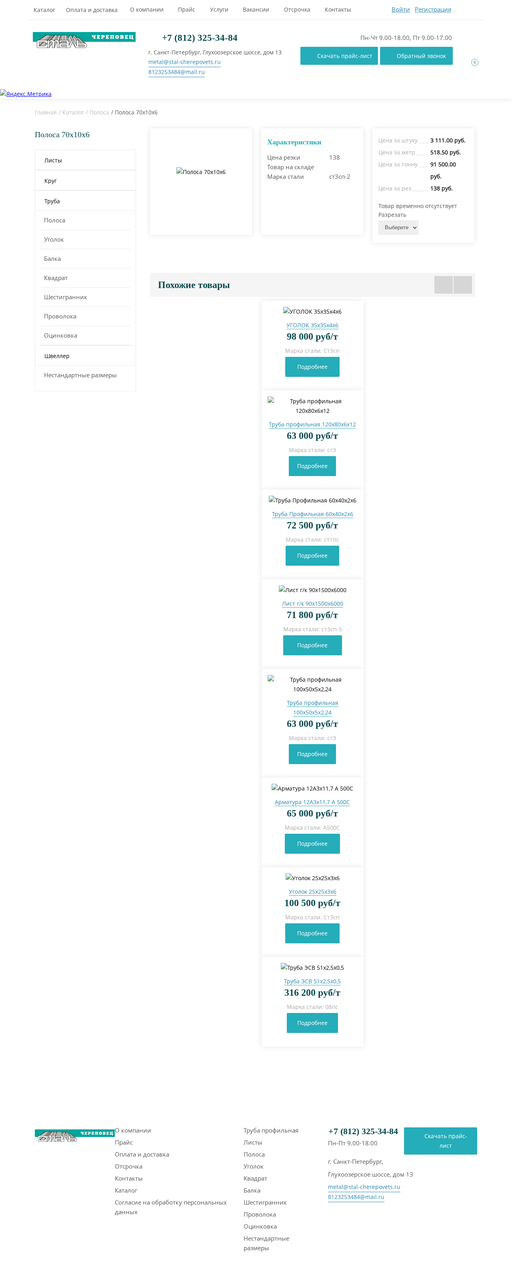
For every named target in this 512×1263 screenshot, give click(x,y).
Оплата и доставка (92, 10)
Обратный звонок (421, 56)
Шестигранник (65, 297)
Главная (46, 112)
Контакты (338, 9)
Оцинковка (60, 335)
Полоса (99, 112)
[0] (470, 69)
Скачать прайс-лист (344, 56)
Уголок (54, 239)
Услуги (219, 9)
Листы (253, 1142)
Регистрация (433, 9)
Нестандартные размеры (80, 375)
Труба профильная (271, 1130)
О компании (147, 9)
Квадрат (56, 278)
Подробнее (312, 366)
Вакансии (256, 9)
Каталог (44, 10)
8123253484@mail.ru (176, 72)
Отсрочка (297, 9)
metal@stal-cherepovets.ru (184, 62)
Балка (52, 258)
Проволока (60, 316)
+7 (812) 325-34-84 (199, 38)
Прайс (186, 9)
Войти (401, 9)
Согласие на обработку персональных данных (171, 1207)
